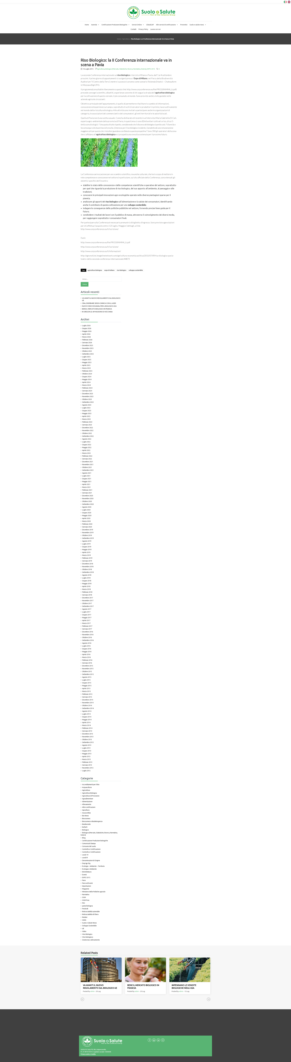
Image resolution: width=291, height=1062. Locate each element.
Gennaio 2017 (87, 629)
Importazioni (86, 886)
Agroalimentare (87, 799)
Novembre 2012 (87, 768)
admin (92, 991)
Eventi (84, 875)
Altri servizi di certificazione (166, 25)
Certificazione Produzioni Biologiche (114, 25)
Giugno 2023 (86, 411)
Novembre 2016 (87, 634)
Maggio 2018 (86, 583)
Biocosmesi (86, 818)
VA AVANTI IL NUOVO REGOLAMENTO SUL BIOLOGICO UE (101, 299)
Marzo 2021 (86, 487)
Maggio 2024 (86, 379)
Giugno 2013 (86, 751)
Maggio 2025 (86, 362)
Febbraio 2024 (87, 388)
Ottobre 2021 (87, 467)
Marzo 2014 (86, 725)
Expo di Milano (109, 270)
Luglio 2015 (86, 680)
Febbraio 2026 (87, 340)
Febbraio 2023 (87, 422)
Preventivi (183, 25)
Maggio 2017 (86, 617)
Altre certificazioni (88, 807)
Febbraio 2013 (87, 762)
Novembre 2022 (87, 430)
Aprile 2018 (86, 586)
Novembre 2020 (87, 498)
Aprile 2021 (86, 484)
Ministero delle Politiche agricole (93, 892)
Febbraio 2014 (87, 728)
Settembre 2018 (88, 572)
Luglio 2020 (86, 510)
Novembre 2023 (87, 396)
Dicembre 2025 (87, 345)
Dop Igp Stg (86, 863)
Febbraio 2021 (87, 490)
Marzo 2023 (86, 419)
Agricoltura (126, 39)
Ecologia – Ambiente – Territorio (93, 866)
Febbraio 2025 (87, 371)
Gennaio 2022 (87, 459)
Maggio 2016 (86, 652)
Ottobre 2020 (87, 501)
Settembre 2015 (88, 674)
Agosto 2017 (86, 609)
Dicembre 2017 (87, 598)
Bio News (85, 816)
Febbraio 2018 (87, 592)
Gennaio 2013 (87, 765)
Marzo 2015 (86, 691)
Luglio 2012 (86, 771)
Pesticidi (85, 909)
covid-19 (85, 855)
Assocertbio (86, 813)
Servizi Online (137, 25)
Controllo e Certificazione (91, 849)
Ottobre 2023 (87, 399)
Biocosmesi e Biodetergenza (92, 821)
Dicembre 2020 (87, 496)
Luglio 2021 (86, 476)
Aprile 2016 (86, 654)
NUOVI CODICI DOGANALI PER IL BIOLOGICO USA (99, 306)
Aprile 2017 (86, 620)
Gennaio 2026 (87, 342)
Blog (83, 838)
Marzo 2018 (86, 589)
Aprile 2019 (86, 552)
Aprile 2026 (86, 334)
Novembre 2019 (87, 532)
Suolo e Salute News (89, 923)
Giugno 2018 (86, 581)
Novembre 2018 (87, 566)
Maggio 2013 (86, 754)
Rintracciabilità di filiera (90, 914)
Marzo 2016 (86, 657)
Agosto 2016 (86, 643)
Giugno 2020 (86, 513)
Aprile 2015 (86, 688)
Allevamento (86, 804)
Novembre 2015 (87, 669)
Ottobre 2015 (87, 671)
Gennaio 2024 (87, 391)
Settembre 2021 (88, 470)
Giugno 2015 (86, 683)
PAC (83, 903)
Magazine (85, 889)
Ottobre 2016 (87, 637)
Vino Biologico (87, 934)
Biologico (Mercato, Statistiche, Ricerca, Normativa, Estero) (125, 69)
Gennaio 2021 (87, 493)
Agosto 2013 (86, 745)
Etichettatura (86, 872)
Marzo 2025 (86, 368)
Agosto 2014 (86, 711)
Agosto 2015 (86, 677)
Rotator (84, 917)
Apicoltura (85, 810)
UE (83, 928)
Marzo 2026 (86, 337)
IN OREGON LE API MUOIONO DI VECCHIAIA (97, 312)
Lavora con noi (155, 29)
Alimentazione (87, 801)
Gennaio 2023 (87, 425)
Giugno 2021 (86, 479)
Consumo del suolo (89, 846)
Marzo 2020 (86, 521)
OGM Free (85, 900)
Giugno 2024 (86, 377)
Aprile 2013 (86, 756)
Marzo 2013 (86, 759)
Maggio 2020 (86, 515)
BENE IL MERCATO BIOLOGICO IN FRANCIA (97, 309)
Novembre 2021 (87, 464)
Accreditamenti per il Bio (90, 784)
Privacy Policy (143, 29)
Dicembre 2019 (87, 530)
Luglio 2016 (86, 646)
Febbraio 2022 (87, 456)
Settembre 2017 (88, 606)
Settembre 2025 (88, 354)
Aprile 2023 (86, 416)
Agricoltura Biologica (89, 793)
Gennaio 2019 (87, 561)
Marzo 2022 (86, 453)
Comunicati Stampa (89, 843)
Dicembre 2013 (87, 734)
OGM (84, 897)
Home (87, 25)
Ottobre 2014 (87, 705)
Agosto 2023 (86, 405)
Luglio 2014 (86, 714)
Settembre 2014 (88, 708)
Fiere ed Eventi (87, 883)
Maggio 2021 (86, 481)
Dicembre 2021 (87, 462)
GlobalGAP (150, 25)
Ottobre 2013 (87, 739)
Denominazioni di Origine (91, 860)
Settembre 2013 (88, 742)
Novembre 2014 (87, 703)
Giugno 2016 (86, 649)
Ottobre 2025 (87, 351)
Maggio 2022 (86, 447)
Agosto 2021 (86, 473)
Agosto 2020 (86, 507)
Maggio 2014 (86, 720)
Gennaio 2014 (87, 731)
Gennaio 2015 (87, 697)
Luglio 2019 (86, 544)
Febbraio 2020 (87, 524)
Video (84, 931)
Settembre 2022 (88, 436)
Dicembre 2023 (87, 394)
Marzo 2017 (86, 623)
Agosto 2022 (86, 439)
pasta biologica (87, 906)
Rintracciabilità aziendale (91, 911)
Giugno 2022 (86, 445)
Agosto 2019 (86, 541)
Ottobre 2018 (87, 569)
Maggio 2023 (86, 413)
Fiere (84, 880)
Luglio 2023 (86, 408)
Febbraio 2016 (87, 660)
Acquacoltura (87, 787)
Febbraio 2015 (87, 694)
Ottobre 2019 (87, 535)
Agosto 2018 (86, 575)
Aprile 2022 (86, 450)
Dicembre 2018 (87, 564)
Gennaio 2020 (87, 527)
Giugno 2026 (86, 328)
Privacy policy (85, 1054)
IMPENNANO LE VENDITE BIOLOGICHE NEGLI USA (184, 986)
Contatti (133, 29)
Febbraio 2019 (87, 558)
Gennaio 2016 (87, 663)
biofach (84, 827)
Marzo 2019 (86, 555)
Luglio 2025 (86, 357)
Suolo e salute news (197, 25)
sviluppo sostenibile (136, 270)
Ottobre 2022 (87, 433)
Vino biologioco (87, 937)
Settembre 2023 (88, 402)
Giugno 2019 (86, 547)
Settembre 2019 (88, 538)
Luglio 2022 (86, 442)
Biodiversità (86, 824)
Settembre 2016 (88, 640)
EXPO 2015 (151, 69)
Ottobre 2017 (87, 603)
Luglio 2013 (86, 748)
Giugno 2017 (86, 615)
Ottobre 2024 (87, 374)
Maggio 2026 (86, 331)
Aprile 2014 (86, 722)
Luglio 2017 (86, 612)
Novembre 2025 (87, 348)
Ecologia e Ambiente (89, 869)
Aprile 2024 (86, 382)
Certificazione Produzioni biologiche (95, 841)
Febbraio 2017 (87, 626)
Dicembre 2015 (87, 666)
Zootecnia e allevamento (91, 940)
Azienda (94, 25)
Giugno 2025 (86, 360)
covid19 (85, 858)
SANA (84, 920)
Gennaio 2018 (87, 595)
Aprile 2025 (86, 365)
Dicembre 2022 (87, 428)
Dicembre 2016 (87, 632)
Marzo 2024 (86, 385)
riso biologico (121, 270)
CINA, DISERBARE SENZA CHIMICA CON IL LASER (99, 303)
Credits (93, 1054)
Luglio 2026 (86, 325)
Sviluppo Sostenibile (89, 926)
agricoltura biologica (95, 270)
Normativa (85, 894)
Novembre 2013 (87, 737)
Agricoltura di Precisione (90, 796)
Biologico (85, 830)
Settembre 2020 (88, 504)
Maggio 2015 (86, 686)
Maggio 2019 (86, 549)
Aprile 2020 (86, 518)
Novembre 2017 (87, 600)
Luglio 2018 (86, 578)
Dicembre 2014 (87, 700)
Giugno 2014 (86, 717)
